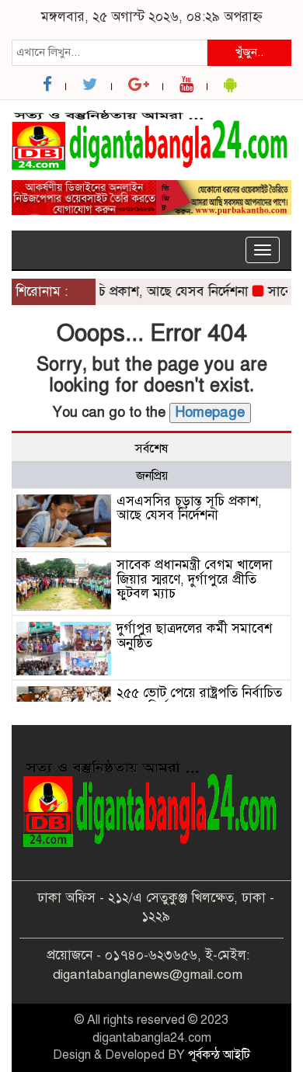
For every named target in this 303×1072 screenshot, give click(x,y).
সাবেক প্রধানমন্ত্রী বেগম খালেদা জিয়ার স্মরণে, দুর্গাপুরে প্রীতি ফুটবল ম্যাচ (195, 579)
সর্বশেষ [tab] (151, 448)
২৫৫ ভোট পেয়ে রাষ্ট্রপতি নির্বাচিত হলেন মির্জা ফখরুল (199, 700)
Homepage (210, 412)
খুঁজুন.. (249, 52)
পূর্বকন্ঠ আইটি (219, 1055)
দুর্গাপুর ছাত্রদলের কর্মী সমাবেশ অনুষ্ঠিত (194, 635)
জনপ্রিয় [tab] (152, 476)
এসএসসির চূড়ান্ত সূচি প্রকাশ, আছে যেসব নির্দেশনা (189, 508)
